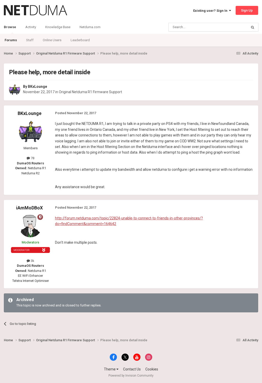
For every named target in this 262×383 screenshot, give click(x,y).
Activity (30, 27)
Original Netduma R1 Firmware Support (90, 92)
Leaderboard (80, 40)
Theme (110, 369)
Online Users (52, 40)
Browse (10, 27)
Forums (11, 40)
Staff (30, 40)
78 (32, 158)
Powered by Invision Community (131, 375)
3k (32, 261)
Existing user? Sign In (211, 11)
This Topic (233, 27)
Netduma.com (90, 27)
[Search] (252, 27)
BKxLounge (37, 86)
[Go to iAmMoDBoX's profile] (30, 225)
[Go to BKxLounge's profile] (14, 89)
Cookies (151, 369)
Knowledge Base (57, 27)
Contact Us (132, 369)
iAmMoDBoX (29, 207)
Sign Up (247, 10)
